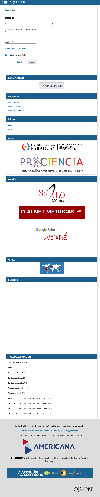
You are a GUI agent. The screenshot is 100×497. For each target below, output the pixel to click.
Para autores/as (14, 107)
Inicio (7, 10)
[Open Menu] (5, 2)
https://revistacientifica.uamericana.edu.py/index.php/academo (50, 430)
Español (11, 129)
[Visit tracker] (51, 268)
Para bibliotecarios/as (16, 110)
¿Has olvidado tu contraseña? (16, 48)
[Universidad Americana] (49, 453)
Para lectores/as (14, 103)
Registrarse (21, 62)
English (11, 125)
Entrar (31, 62)
